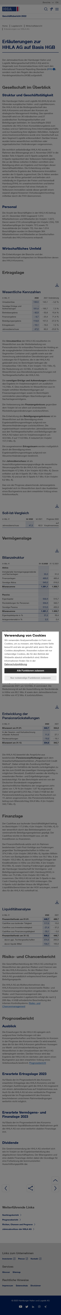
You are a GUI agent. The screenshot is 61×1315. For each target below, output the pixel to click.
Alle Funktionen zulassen (30, 670)
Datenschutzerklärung (15, 664)
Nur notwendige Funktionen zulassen (30, 678)
